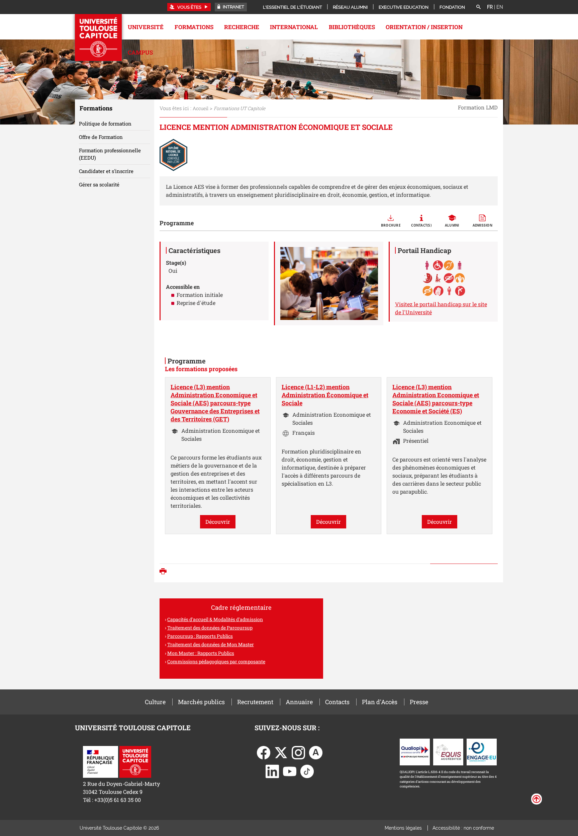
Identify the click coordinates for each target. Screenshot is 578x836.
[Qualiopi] (415, 751)
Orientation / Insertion (424, 27)
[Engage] (482, 751)
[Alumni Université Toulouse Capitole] (315, 751)
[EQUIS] (448, 751)
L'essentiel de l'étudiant (292, 7)
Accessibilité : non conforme (463, 828)
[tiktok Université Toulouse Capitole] (307, 770)
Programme (177, 223)
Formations (194, 27)
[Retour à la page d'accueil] (98, 37)
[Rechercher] (478, 7)
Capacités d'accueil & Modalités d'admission (215, 619)
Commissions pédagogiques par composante (216, 661)
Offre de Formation (101, 137)
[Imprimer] (165, 572)
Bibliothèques (352, 27)
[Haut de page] (536, 798)
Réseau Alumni (350, 7)
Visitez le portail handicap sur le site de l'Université (441, 308)
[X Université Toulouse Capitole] (281, 751)
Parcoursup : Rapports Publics (200, 636)
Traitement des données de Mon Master (210, 644)
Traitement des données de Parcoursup (210, 627)
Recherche (241, 27)
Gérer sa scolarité (99, 184)
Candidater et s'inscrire (106, 171)
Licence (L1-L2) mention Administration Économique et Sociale (325, 395)
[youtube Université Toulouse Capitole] (289, 770)
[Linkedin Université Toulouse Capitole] (272, 770)
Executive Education (403, 7)
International (294, 27)
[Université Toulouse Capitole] (135, 761)
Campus (140, 52)
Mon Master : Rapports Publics (200, 653)
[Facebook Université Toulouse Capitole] (263, 751)
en (499, 7)
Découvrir (217, 521)
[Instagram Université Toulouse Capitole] (298, 751)
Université (146, 27)
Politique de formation (105, 123)
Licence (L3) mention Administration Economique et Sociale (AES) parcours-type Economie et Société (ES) (435, 399)
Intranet (233, 6)
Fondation (452, 7)
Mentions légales (403, 828)
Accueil (200, 108)
